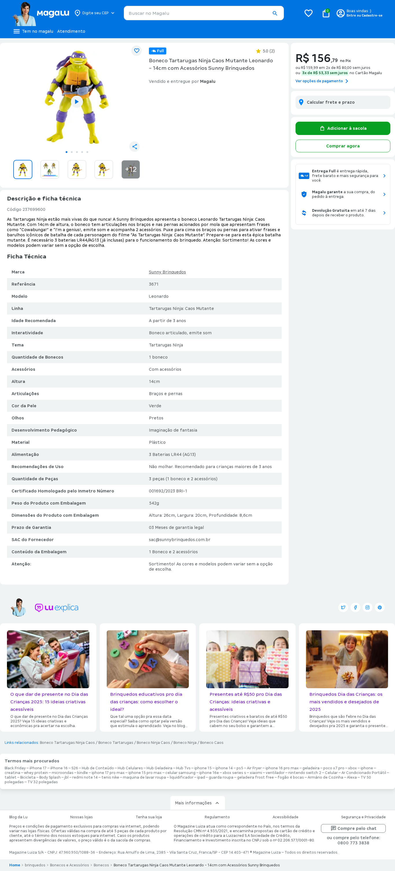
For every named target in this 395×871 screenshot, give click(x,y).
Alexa (352, 777)
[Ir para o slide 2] (72, 152)
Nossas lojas (81, 817)
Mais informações (193, 803)
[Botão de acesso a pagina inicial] (40, 13)
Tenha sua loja (149, 817)
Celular (331, 773)
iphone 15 (203, 768)
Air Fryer (254, 768)
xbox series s (234, 773)
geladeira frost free (255, 777)
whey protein (36, 773)
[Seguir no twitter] (343, 607)
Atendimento (71, 31)
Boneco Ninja (185, 743)
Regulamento (217, 817)
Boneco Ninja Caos (153, 743)
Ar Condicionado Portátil (364, 773)
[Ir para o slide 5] (87, 152)
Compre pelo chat (356, 828)
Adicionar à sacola (347, 128)
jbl (66, 777)
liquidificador (181, 777)
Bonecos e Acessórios (69, 865)
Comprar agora (343, 146)
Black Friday (15, 768)
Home (14, 865)
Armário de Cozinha (325, 777)
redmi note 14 (85, 777)
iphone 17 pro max (108, 773)
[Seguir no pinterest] (380, 607)
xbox (352, 768)
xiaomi (256, 773)
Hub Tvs (183, 768)
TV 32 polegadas (42, 782)
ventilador (275, 773)
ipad (201, 777)
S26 (74, 768)
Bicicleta (28, 777)
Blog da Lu (18, 817)
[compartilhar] (134, 146)
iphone (367, 768)
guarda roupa (221, 777)
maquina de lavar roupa (144, 777)
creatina (12, 773)
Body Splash (50, 777)
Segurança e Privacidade (363, 817)
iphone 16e (209, 773)
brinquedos (35, 865)
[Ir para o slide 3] (77, 152)
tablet (10, 777)
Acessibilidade (285, 817)
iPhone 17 (38, 768)
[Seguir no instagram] (367, 607)
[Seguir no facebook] (355, 607)
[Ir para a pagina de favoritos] (308, 13)
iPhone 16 (59, 768)
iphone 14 (224, 768)
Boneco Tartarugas (115, 743)
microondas (62, 773)
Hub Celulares (130, 768)
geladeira (311, 768)
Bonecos (101, 865)
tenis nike (110, 777)
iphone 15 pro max (145, 773)
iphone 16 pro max (282, 768)
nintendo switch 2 (304, 773)
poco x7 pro (333, 768)
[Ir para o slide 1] (66, 152)
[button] (274, 13)
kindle (82, 773)
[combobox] (204, 13)
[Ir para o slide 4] (82, 152)
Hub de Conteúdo (98, 768)
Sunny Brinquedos (167, 272)
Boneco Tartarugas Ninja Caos (67, 743)
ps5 (240, 768)
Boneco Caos (212, 743)
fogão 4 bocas (291, 777)
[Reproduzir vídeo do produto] (77, 102)
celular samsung (180, 773)
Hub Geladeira (159, 768)
